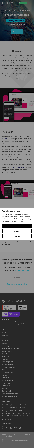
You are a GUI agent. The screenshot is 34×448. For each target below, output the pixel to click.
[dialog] (17, 224)
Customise (17, 231)
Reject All (17, 236)
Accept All (17, 226)
